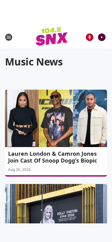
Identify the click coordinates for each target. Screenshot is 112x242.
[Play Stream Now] (101, 37)
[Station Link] (52, 37)
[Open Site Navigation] (8, 37)
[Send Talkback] (89, 37)
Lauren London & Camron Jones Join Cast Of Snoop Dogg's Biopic (52, 157)
